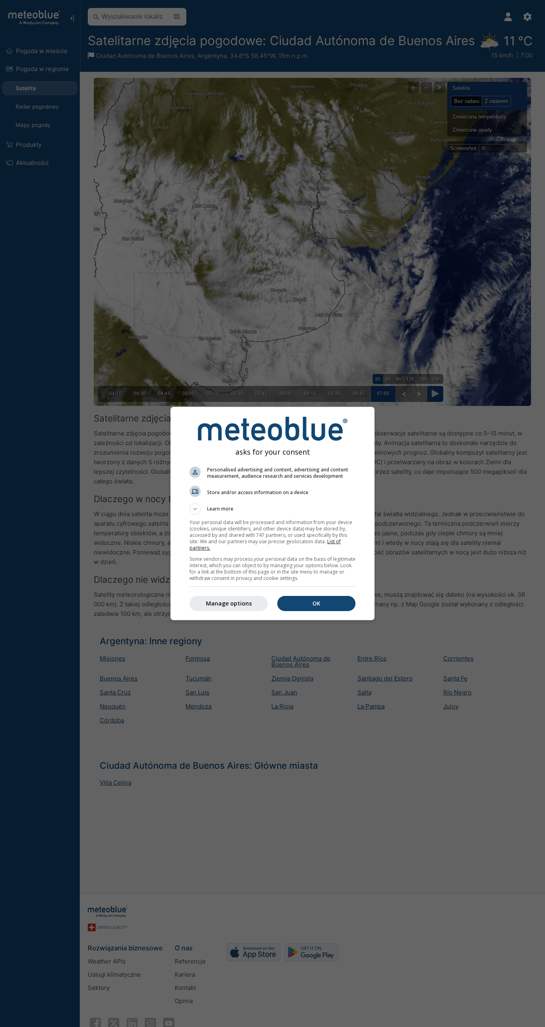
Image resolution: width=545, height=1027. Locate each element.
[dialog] (272, 513)
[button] (272, 508)
